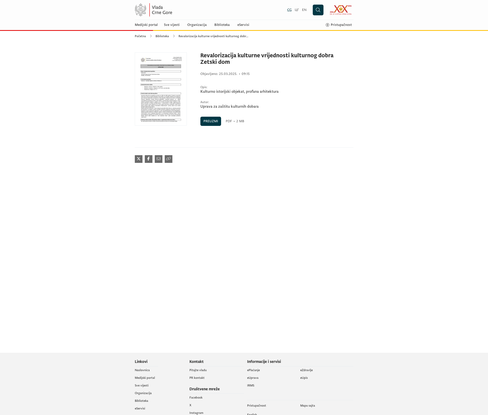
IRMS (250, 385)
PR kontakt (197, 378)
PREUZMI (210, 121)
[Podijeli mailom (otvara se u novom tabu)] (158, 159)
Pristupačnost (256, 406)
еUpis (304, 378)
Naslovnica (142, 370)
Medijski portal (146, 25)
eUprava (252, 378)
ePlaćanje (253, 370)
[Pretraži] (318, 10)
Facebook (195, 397)
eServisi (243, 25)
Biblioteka (222, 25)
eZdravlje (306, 370)
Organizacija (197, 25)
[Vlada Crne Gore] (172, 10)
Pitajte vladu (198, 370)
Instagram (196, 413)
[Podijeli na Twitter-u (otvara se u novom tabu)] (138, 159)
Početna (140, 36)
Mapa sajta (307, 406)
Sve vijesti (172, 25)
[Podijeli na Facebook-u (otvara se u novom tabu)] (148, 159)
